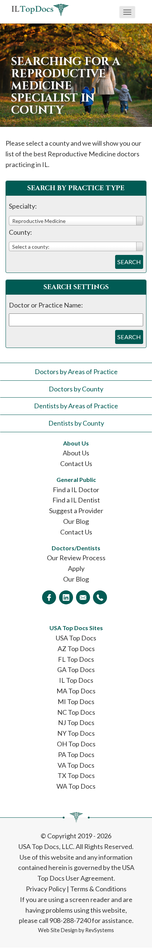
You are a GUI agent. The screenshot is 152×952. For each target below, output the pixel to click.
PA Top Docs (76, 754)
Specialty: (23, 206)
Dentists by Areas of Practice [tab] (76, 406)
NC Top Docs (76, 712)
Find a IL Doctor (76, 490)
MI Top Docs (76, 701)
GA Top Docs (76, 669)
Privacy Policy (46, 889)
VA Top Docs (76, 765)
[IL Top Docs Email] (83, 597)
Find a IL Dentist (76, 500)
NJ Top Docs (76, 722)
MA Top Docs (76, 691)
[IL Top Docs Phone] (100, 597)
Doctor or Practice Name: (46, 305)
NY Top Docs (76, 733)
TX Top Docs (76, 775)
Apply (76, 568)
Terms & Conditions (98, 889)
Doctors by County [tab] (76, 389)
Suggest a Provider (76, 511)
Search (129, 261)
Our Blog (76, 521)
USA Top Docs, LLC (45, 846)
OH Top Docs (76, 744)
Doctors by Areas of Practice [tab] (76, 371)
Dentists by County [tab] (76, 423)
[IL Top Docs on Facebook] (49, 597)
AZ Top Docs (76, 648)
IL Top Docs (76, 680)
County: (20, 232)
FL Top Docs (76, 659)
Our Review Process (76, 558)
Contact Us (76, 463)
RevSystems (99, 930)
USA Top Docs (76, 638)
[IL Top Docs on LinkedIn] (66, 597)
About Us (76, 453)
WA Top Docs (76, 786)
